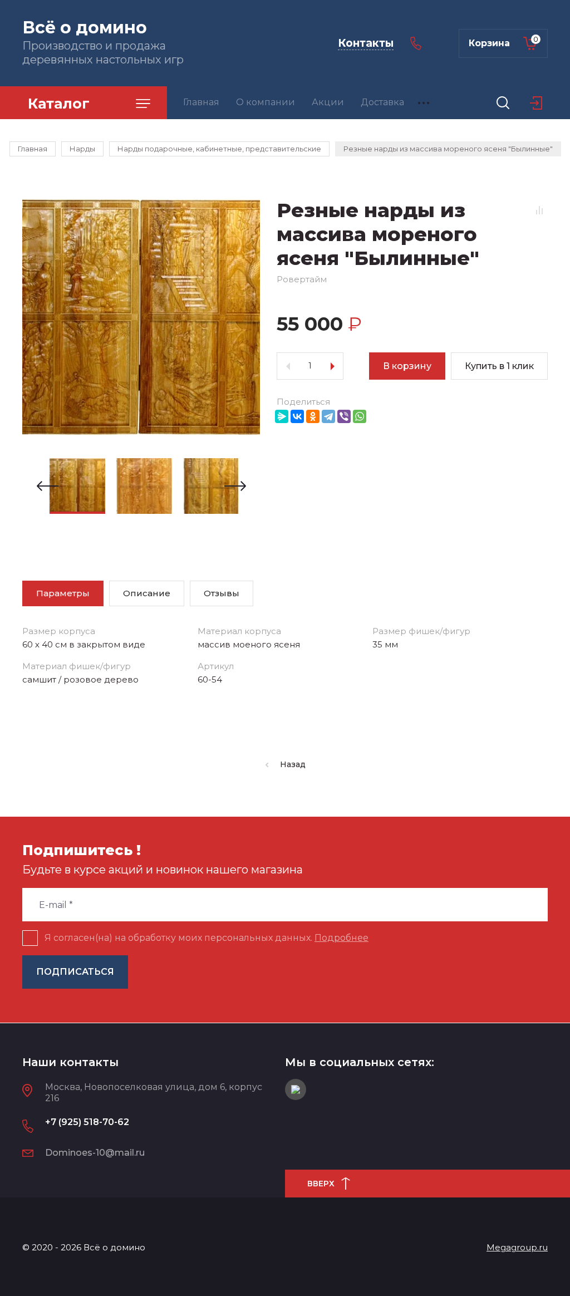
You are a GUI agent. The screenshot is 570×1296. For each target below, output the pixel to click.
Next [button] (235, 486)
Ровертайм (302, 279)
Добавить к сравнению (539, 210)
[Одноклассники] (313, 416)
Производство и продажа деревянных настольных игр (103, 52)
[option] (141, 317)
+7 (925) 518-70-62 (87, 1122)
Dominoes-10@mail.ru (95, 1152)
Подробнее (341, 937)
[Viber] (344, 416)
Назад (293, 764)
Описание (146, 593)
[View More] (423, 103)
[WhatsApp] (359, 416)
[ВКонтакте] (297, 416)
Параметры (63, 593)
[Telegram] (328, 416)
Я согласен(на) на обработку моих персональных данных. (206, 937)
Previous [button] (47, 486)
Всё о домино (84, 27)
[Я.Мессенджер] (281, 416)
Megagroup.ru (517, 1247)
